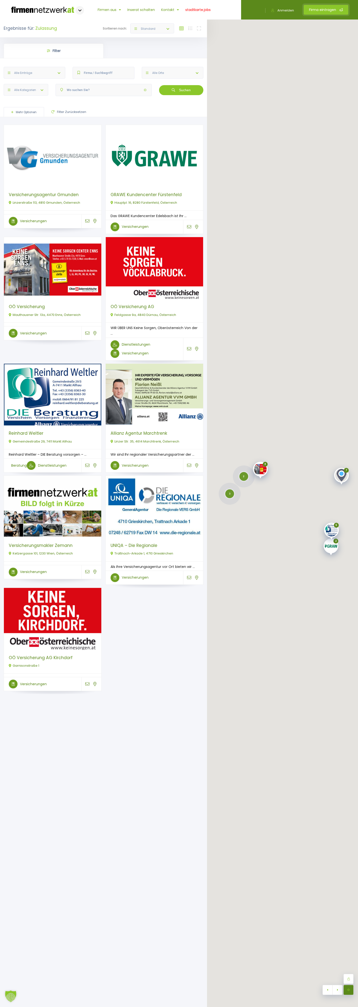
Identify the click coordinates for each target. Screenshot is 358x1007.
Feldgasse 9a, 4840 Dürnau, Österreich (145, 314)
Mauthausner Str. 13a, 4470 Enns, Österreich (47, 314)
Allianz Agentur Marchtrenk (139, 433)
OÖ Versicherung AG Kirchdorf (41, 658)
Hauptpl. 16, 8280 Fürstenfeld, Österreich (145, 202)
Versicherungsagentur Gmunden (44, 195)
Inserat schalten (141, 9)
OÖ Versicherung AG (132, 307)
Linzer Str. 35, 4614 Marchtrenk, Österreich (146, 441)
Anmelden (285, 10)
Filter (57, 50)
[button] (10, 996)
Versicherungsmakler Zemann (41, 545)
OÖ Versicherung (27, 307)
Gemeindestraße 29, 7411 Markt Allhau (42, 441)
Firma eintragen (323, 9)
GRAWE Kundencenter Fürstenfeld (146, 195)
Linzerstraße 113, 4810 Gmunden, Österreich (46, 202)
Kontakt (167, 9)
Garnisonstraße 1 (26, 665)
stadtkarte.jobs (198, 9)
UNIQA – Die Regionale (134, 545)
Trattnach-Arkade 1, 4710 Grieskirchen (143, 553)
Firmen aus (107, 9)
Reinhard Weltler (26, 433)
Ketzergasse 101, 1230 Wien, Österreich (43, 553)
